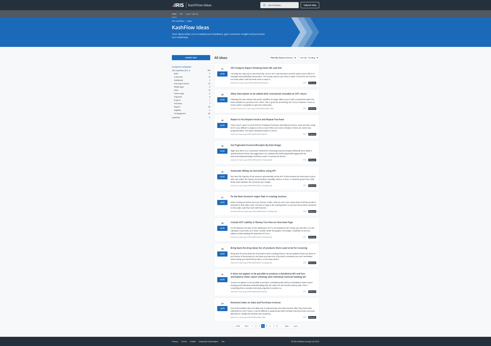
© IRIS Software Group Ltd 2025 (305, 341)
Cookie (193, 341)
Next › (287, 326)
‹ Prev (246, 326)
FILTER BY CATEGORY (181, 67)
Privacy (175, 341)
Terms (184, 341)
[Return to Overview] (191, 5)
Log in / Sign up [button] (191, 14)
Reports (265, 83)
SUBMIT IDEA (191, 57)
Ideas (174, 14)
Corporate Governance (208, 341)
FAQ (181, 14)
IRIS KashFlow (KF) (256, 83)
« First (237, 326)
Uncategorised (267, 160)
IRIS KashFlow (178, 21)
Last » (295, 326)
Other (272, 108)
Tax (223, 341)
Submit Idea (310, 5)
